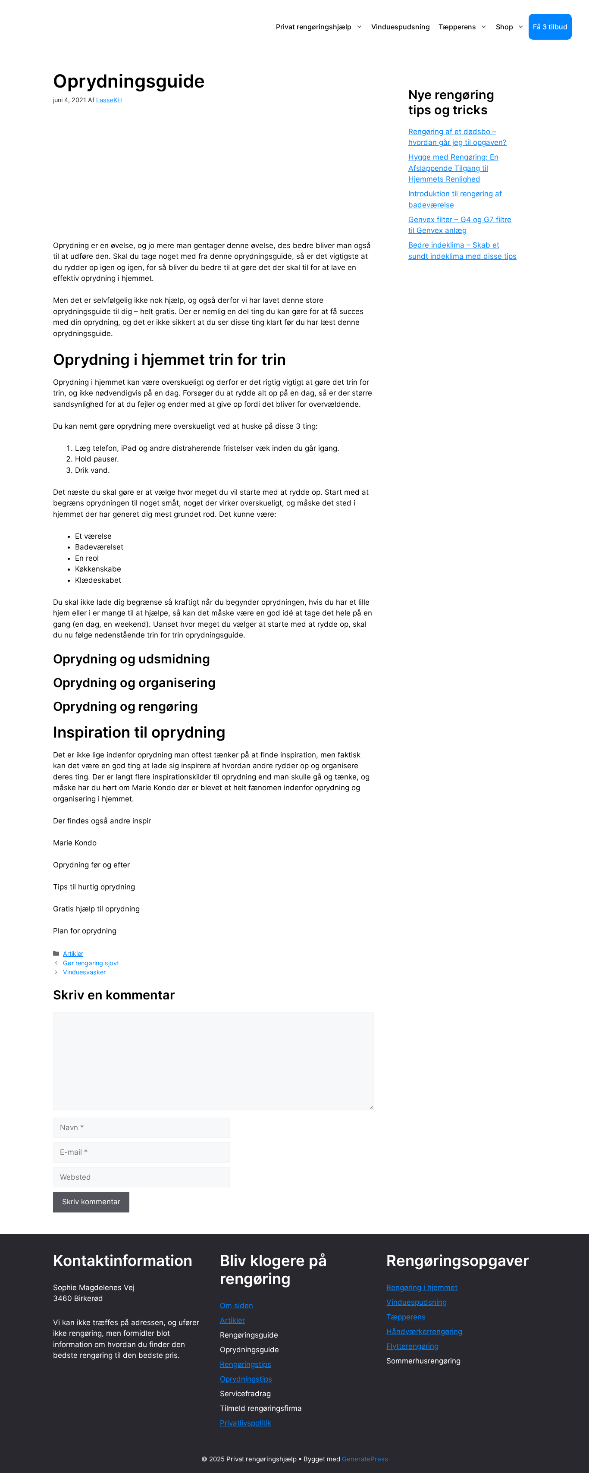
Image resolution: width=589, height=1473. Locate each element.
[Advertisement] (213, 165)
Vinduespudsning (400, 26)
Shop (504, 26)
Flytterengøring (412, 1346)
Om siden (236, 1305)
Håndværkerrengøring (424, 1331)
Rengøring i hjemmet (421, 1287)
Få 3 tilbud (550, 26)
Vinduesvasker (84, 972)
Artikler (73, 953)
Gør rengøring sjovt (91, 963)
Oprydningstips (246, 1379)
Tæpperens (457, 26)
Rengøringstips (245, 1364)
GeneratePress (365, 1459)
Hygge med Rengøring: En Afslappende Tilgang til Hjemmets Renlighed (453, 168)
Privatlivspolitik (245, 1423)
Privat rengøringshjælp (313, 26)
